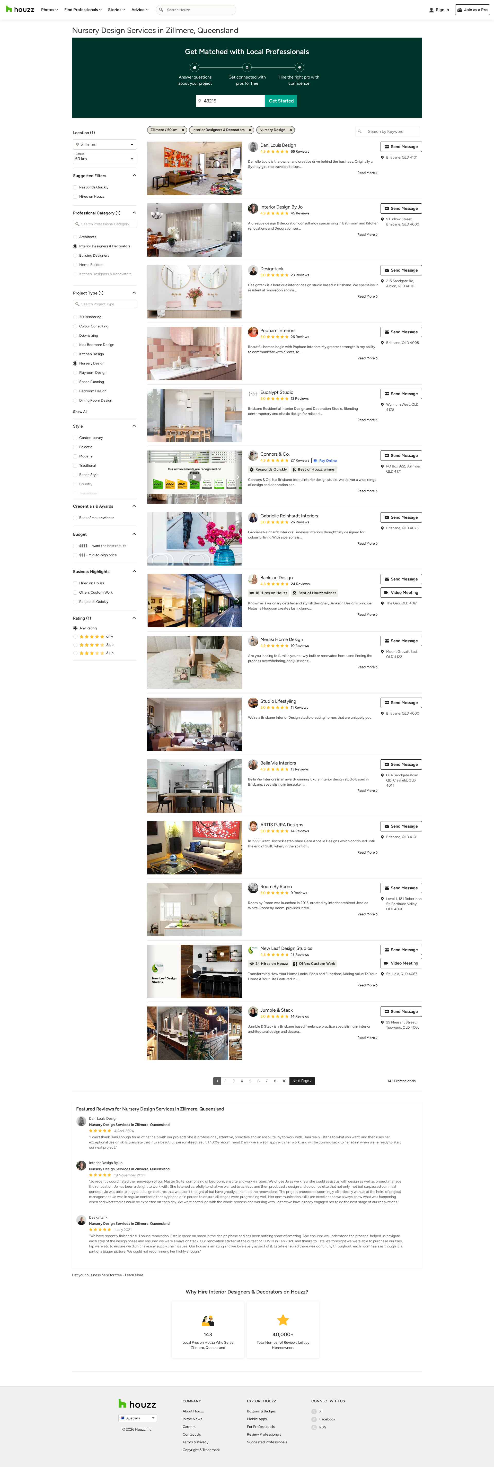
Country (85, 484)
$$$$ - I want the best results (102, 546)
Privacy (202, 1442)
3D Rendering (90, 317)
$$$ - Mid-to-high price (98, 555)
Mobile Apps (257, 1419)
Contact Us (192, 1434)
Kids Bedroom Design (96, 345)
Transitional (88, 493)
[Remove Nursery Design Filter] (290, 130)
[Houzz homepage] (20, 9)
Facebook (327, 1419)
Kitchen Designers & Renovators (105, 274)
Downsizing (88, 335)
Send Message (404, 146)
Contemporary (91, 438)
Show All (80, 412)
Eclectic (85, 447)
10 (284, 1081)
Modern (85, 456)
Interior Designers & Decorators (104, 246)
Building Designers (94, 255)
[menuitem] (49, 10)
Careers (189, 1427)
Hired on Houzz (91, 196)
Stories (114, 9)
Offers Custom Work (96, 592)
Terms (188, 1442)
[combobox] (196, 10)
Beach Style (89, 475)
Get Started (281, 101)
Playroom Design (93, 372)
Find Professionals (81, 9)
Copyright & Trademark (201, 1450)
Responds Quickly (93, 187)
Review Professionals (264, 1434)
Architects (87, 237)
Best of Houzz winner (96, 518)
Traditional (87, 465)
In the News (192, 1419)
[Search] (161, 10)
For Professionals (261, 1427)
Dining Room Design (95, 400)
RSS (322, 1427)
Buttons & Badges (261, 1411)
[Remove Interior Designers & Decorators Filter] (250, 130)
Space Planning (91, 382)
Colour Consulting (93, 326)
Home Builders (91, 265)
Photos (47, 9)
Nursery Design (91, 363)
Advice (138, 9)
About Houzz (193, 1411)
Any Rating (88, 628)
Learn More (134, 1275)
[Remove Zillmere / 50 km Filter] (183, 130)
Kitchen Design (91, 354)
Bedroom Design (93, 391)
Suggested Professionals (267, 1442)
